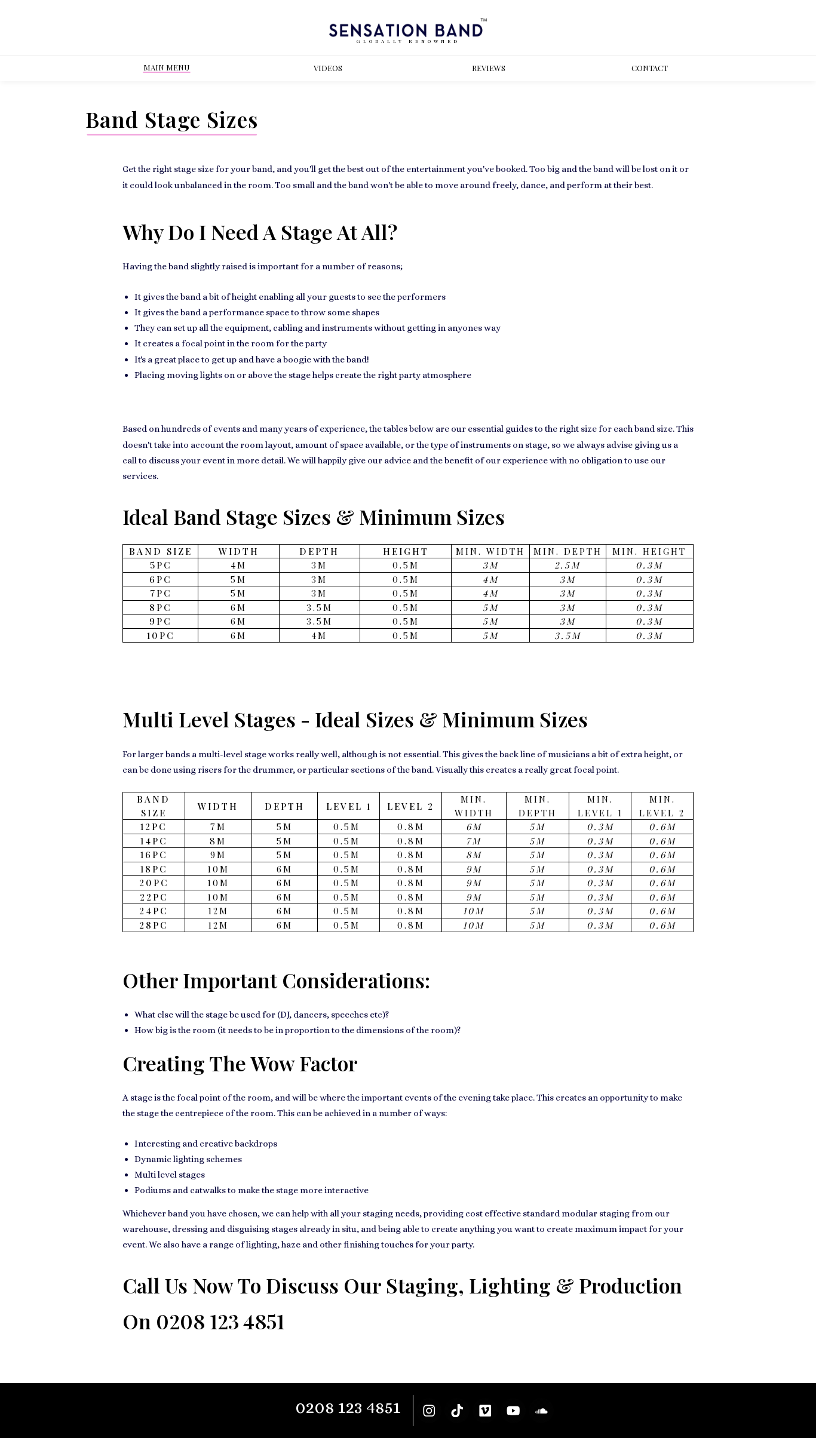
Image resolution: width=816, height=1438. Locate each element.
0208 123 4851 (220, 1321)
